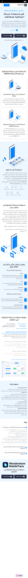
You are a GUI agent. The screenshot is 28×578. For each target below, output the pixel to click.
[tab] (21, 326)
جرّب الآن (7, 5)
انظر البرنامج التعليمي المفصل (18, 359)
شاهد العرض (13, 30)
